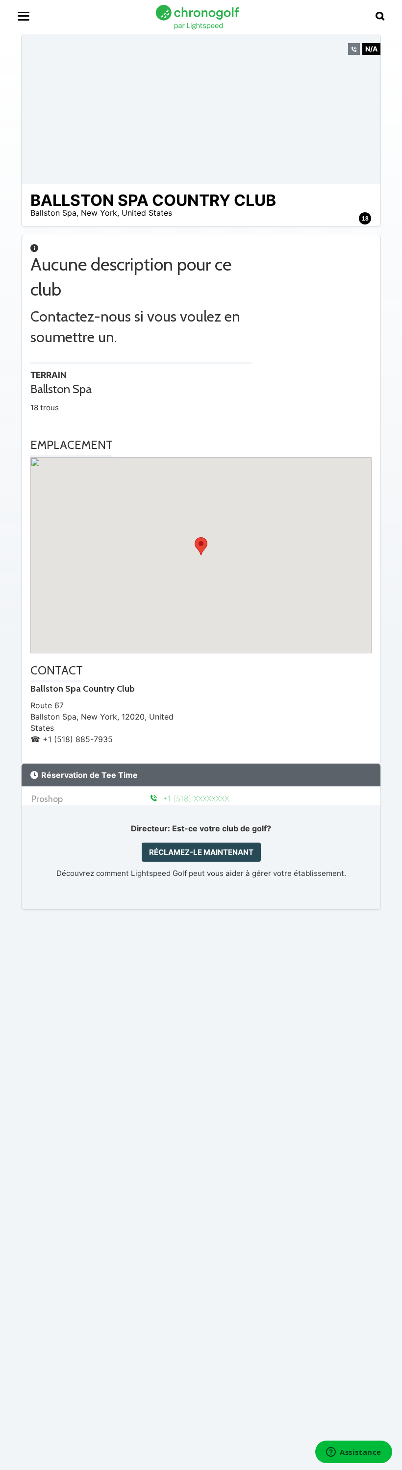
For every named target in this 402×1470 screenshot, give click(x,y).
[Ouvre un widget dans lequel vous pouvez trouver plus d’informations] (353, 1453)
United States (147, 213)
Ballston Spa (53, 213)
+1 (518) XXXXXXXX (194, 798)
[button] (201, 546)
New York (99, 213)
